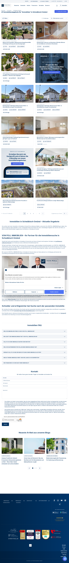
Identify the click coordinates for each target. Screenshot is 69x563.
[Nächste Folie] (31, 31)
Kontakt (64, 545)
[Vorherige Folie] (3, 31)
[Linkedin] (65, 500)
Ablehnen (15, 291)
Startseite (3, 10)
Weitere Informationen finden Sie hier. (14, 282)
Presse (64, 547)
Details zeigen (58, 287)
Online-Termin (45, 1)
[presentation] (34, 331)
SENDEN (5, 424)
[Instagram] (58, 500)
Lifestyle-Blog (6, 455)
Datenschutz (64, 550)
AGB (64, 548)
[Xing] (59, 504)
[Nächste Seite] (43, 213)
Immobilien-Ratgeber (52, 455)
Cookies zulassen (54, 291)
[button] (34, 331)
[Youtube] (61, 500)
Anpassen (33, 291)
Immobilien (9, 10)
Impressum (64, 552)
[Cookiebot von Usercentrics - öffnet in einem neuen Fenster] (58, 270)
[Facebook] (54, 500)
